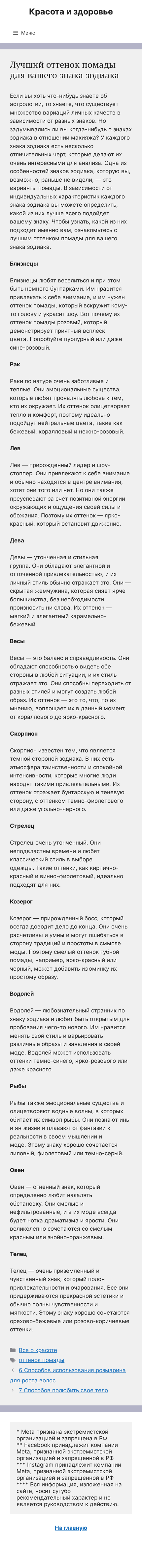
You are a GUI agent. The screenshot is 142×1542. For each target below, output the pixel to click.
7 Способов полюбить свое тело (63, 1390)
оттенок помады (41, 1360)
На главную (71, 1528)
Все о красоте (38, 1350)
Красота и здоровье (71, 11)
